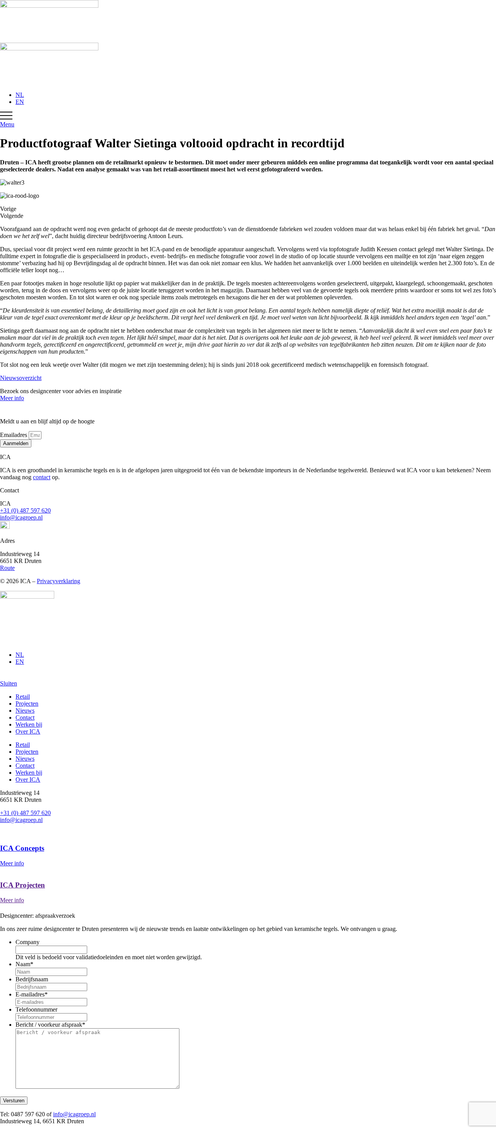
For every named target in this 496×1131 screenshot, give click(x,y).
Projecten (27, 703)
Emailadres (14, 435)
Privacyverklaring (58, 581)
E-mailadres (32, 994)
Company (28, 942)
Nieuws (25, 710)
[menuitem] (20, 95)
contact (41, 477)
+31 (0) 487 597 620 (25, 510)
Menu (7, 124)
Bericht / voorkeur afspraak (50, 1024)
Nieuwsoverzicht (20, 378)
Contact (25, 717)
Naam (24, 964)
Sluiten (8, 683)
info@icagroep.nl (21, 517)
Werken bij (29, 724)
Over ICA (28, 731)
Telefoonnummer (36, 1009)
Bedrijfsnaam (32, 979)
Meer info (12, 398)
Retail (23, 696)
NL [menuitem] (20, 95)
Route (7, 568)
